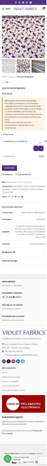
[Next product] (9, 82)
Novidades (6, 189)
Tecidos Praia (7, 192)
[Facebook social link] (15, 2)
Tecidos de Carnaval (19, 189)
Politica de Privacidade (11, 377)
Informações (9, 368)
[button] (4, 36)
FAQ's (4, 372)
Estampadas (18, 186)
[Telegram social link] (31, 2)
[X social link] (19, 2)
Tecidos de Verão (36, 189)
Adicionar (9, 168)
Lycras (11, 77)
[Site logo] (25, 9)
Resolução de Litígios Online (13, 390)
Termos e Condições (10, 381)
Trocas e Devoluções (10, 386)
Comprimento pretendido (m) (15, 141)
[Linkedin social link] (27, 2)
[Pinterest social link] (23, 2)
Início (4, 77)
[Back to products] (6, 82)
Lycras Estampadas (25, 77)
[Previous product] (3, 82)
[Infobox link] (23, 283)
